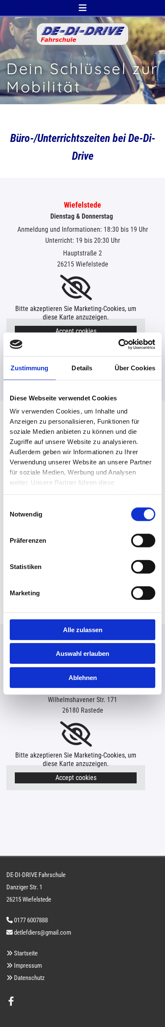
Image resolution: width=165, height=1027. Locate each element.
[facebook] (11, 1001)
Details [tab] (82, 367)
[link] (76, 287)
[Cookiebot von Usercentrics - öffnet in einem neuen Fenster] (118, 344)
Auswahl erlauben (82, 653)
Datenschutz (29, 978)
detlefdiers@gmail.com (42, 932)
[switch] (143, 540)
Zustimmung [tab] (29, 367)
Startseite (26, 953)
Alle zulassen (82, 629)
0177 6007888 (31, 920)
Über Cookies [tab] (135, 367)
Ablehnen (83, 677)
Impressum (28, 965)
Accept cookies (75, 331)
